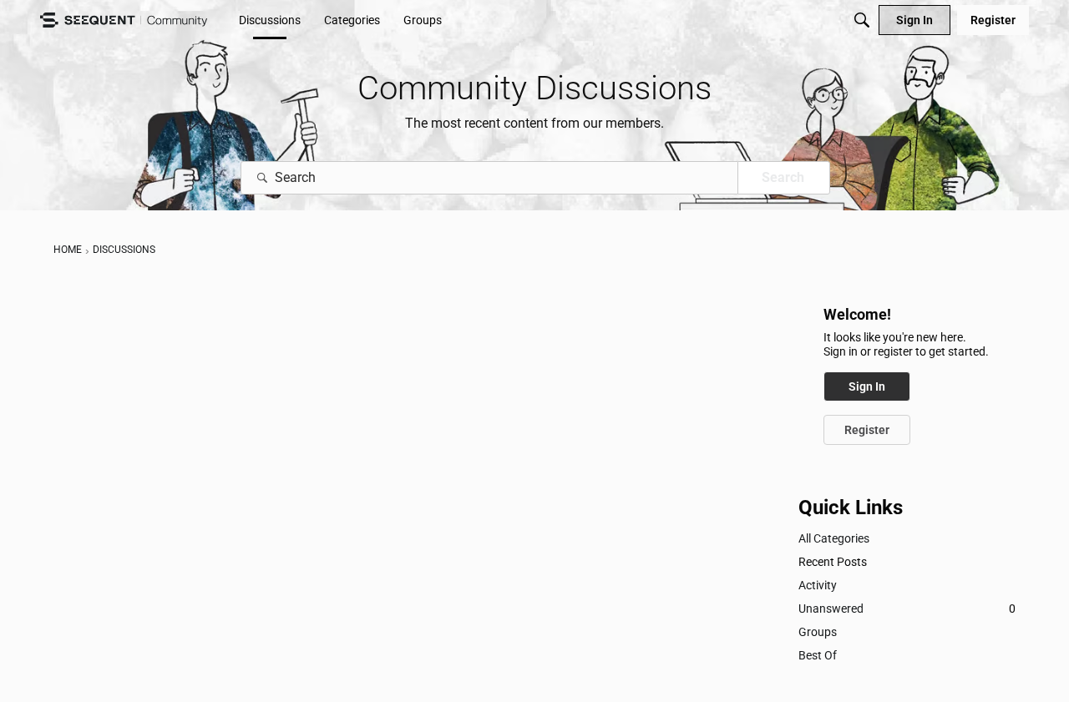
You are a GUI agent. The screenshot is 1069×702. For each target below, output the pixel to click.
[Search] (862, 20)
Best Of (817, 655)
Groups (817, 632)
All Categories (833, 538)
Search (783, 177)
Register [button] (866, 430)
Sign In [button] (867, 386)
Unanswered (907, 608)
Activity (817, 585)
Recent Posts (832, 561)
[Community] (123, 20)
